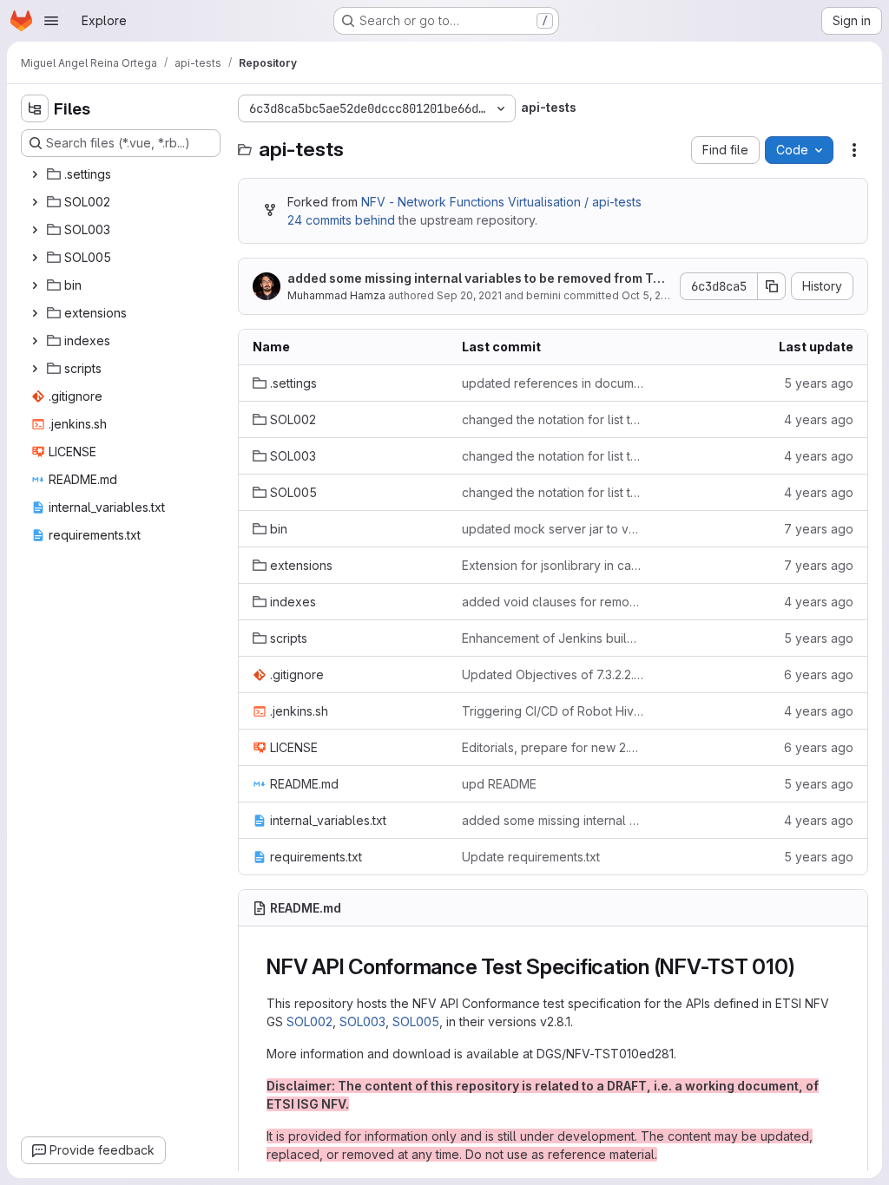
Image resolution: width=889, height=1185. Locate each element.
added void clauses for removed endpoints (552, 601)
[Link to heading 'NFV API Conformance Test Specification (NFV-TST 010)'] (806, 966)
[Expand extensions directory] (34, 313)
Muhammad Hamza (336, 295)
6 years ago (818, 674)
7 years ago (818, 528)
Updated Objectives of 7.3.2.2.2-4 (552, 674)
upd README (499, 783)
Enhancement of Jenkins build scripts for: (552, 638)
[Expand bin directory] (34, 285)
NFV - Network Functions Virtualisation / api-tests (501, 201)
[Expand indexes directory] (34, 341)
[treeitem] (122, 174)
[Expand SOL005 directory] (34, 257)
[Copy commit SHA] (772, 286)
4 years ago (818, 419)
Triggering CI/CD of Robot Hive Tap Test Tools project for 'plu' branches (552, 711)
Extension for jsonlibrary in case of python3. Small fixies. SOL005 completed (552, 565)
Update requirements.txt (531, 856)
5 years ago (818, 383)
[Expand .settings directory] (34, 174)
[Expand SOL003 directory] (34, 229)
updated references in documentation (552, 383)
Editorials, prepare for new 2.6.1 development (552, 747)
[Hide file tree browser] (35, 108)
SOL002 (309, 1021)
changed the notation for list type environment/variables (552, 419)
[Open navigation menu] (51, 21)
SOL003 (362, 1021)
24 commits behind (341, 220)
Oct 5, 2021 (650, 295)
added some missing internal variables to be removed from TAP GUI (477, 279)
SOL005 (415, 1021)
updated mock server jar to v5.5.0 (552, 528)
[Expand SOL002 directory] (34, 202)
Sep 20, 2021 (469, 295)
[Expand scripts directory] (34, 368)
